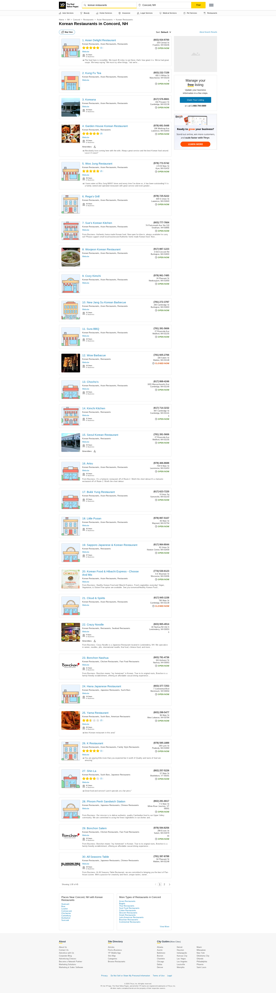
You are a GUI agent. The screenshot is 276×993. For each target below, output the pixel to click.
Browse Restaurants (116, 961)
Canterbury (66, 916)
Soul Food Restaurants (129, 908)
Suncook (65, 920)
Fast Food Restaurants (129, 661)
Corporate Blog (65, 956)
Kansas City (182, 956)
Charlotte (161, 959)
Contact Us (64, 950)
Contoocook (66, 911)
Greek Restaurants (127, 915)
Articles (111, 947)
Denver (160, 967)
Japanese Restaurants (110, 690)
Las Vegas (181, 959)
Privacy (104, 976)
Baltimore (161, 953)
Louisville (181, 964)
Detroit (179, 947)
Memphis (181, 967)
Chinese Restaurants (130, 805)
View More (164, 926)
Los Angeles (182, 961)
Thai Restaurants (126, 906)
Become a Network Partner (70, 961)
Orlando (200, 959)
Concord (76, 20)
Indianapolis (182, 953)
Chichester (66, 913)
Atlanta (160, 947)
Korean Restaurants (90, 44)
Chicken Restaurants (109, 661)
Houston (180, 950)
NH (68, 20)
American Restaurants (120, 716)
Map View (69, 32)
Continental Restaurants (129, 922)
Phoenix (200, 964)
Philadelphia (202, 961)
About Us (63, 947)
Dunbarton (65, 918)
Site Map (112, 956)
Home (61, 20)
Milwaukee (201, 950)
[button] (211, 5)
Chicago (160, 961)
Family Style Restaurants (128, 747)
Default (164, 32)
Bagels (122, 903)
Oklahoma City (203, 956)
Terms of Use (158, 976)
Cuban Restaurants (127, 910)
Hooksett (65, 904)
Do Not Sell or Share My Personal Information (130, 976)
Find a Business (115, 950)
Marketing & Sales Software (71, 967)
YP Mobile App (114, 953)
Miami (199, 947)
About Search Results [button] (208, 32)
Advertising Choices (67, 959)
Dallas (159, 964)
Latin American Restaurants (131, 917)
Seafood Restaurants (121, 628)
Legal (169, 976)
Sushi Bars (125, 690)
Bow (63, 906)
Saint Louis (201, 967)
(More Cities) (175, 942)
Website (85, 52)
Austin (159, 950)
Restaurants (88, 20)
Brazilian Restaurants (128, 920)
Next (168, 884)
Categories (112, 959)
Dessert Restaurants (128, 913)
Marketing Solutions (67, 964)
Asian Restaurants (105, 20)
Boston (160, 956)
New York (201, 953)
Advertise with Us (66, 953)
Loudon (64, 909)
